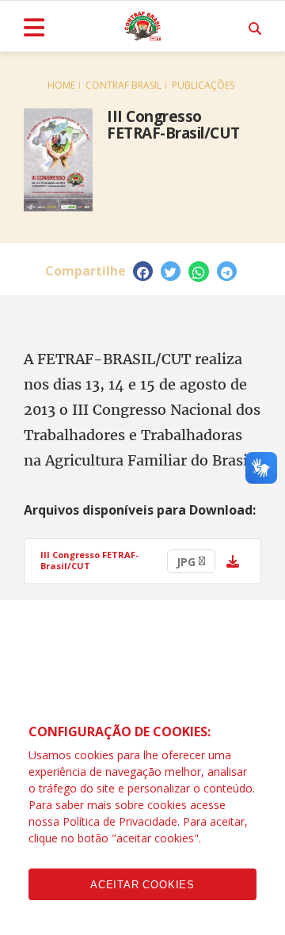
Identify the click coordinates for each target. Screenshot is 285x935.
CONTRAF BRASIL (124, 85)
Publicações (203, 85)
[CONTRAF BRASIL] (142, 26)
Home (61, 85)
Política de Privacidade (120, 821)
